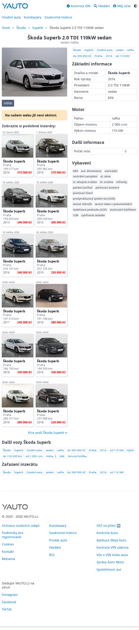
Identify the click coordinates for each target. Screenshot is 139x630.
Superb (37, 27)
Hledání (55, 547)
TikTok (7, 609)
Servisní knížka (77, 456)
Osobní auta (11, 17)
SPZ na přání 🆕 (108, 525)
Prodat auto (58, 540)
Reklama (8, 559)
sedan (120, 50)
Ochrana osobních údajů (20, 525)
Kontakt (8, 551)
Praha (98, 56)
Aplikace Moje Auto (111, 540)
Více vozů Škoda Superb (46, 432)
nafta (130, 50)
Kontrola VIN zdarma (112, 547)
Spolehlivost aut (108, 569)
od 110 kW (122, 56)
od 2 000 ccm (34, 456)
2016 (109, 56)
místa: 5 (51, 456)
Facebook (9, 602)
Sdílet (8, 103)
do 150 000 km (12, 456)
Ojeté (130, 450)
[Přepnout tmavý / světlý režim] (135, 5)
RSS (52, 555)
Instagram (10, 594)
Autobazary (32, 17)
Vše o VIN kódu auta (112, 555)
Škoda (21, 27)
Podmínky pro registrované (12, 535)
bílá (62, 456)
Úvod (6, 27)
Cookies (8, 544)
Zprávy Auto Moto (110, 562)
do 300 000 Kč (82, 56)
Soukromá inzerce (58, 17)
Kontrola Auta (107, 533)
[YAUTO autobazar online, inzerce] (15, 6)
